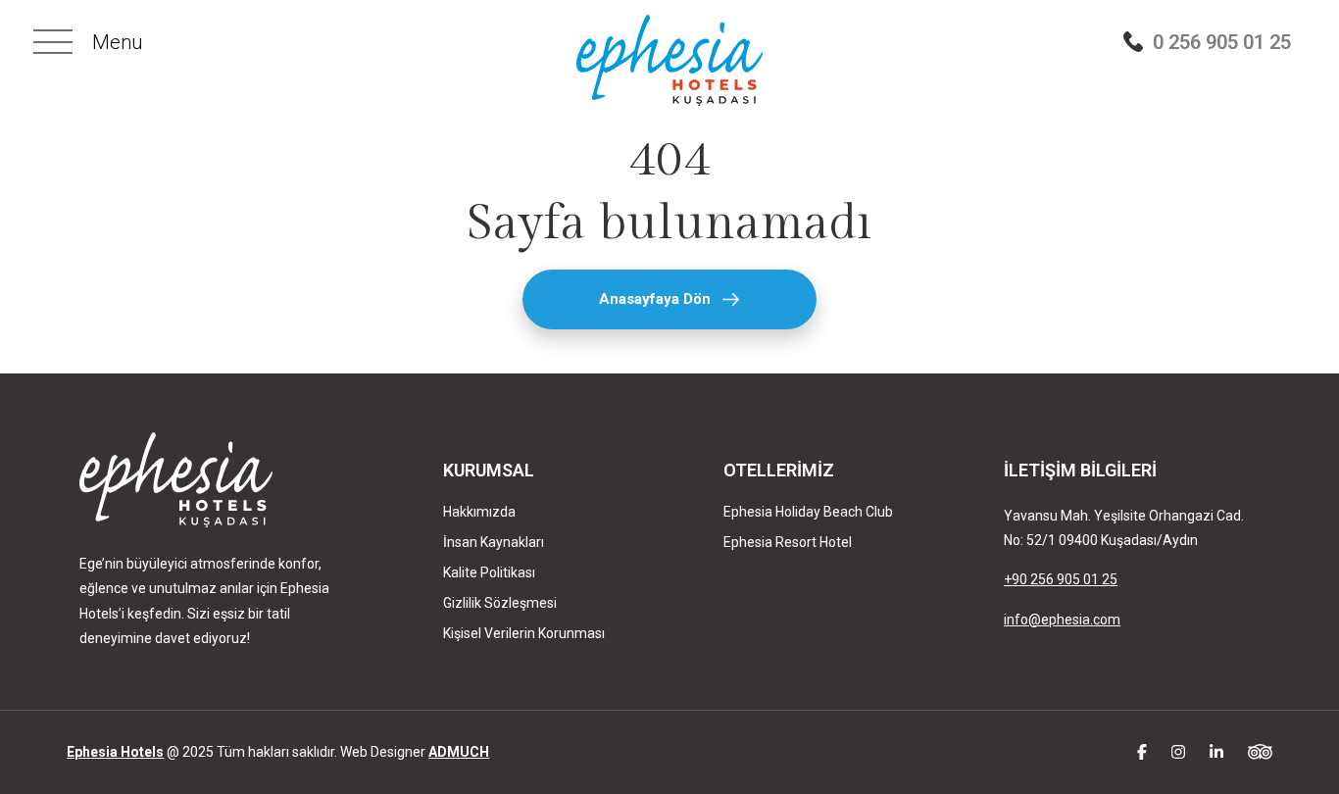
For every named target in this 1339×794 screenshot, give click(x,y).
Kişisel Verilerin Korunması (524, 633)
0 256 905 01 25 (1222, 41)
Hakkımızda (479, 512)
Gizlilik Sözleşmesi (500, 603)
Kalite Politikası (489, 572)
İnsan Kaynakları (493, 542)
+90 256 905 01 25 (1060, 579)
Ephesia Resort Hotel (787, 542)
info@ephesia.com (1062, 619)
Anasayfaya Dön (655, 299)
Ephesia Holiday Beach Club (808, 512)
